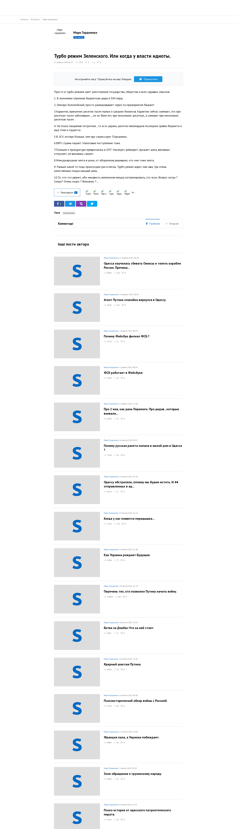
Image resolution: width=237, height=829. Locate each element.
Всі (133, 192)
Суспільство (69, 213)
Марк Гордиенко (50, 19)
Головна (24, 19)
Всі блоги (35, 19)
